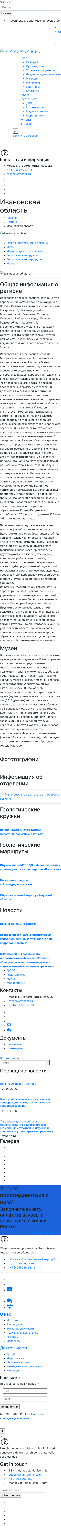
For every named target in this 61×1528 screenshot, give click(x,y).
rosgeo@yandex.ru (19, 174)
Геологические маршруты (24, 259)
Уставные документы (40, 70)
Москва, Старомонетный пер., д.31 (33, 1259)
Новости (25, 95)
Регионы (25, 119)
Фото (10, 247)
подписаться (9, 1406)
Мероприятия (35, 115)
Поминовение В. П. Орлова (18, 924)
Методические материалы (24, 1366)
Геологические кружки (22, 255)
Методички (16, 1048)
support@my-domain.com (25, 1474)
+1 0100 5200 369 (21, 1478)
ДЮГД (30, 103)
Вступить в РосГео (26, 135)
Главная (12, 217)
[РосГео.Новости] (59, 44)
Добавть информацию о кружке (21, 834)
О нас (23, 58)
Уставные (15, 1044)
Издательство (35, 107)
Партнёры (33, 86)
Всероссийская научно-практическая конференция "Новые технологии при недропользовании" (26, 939)
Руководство (35, 66)
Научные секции (37, 111)
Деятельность (28, 99)
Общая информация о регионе (27, 243)
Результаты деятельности (43, 74)
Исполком (33, 82)
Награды (32, 78)
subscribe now (10, 1495)
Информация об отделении (25, 251)
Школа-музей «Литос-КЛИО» (20, 829)
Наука (11, 978)
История (32, 62)
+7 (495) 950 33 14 (19, 169)
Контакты (32, 90)
